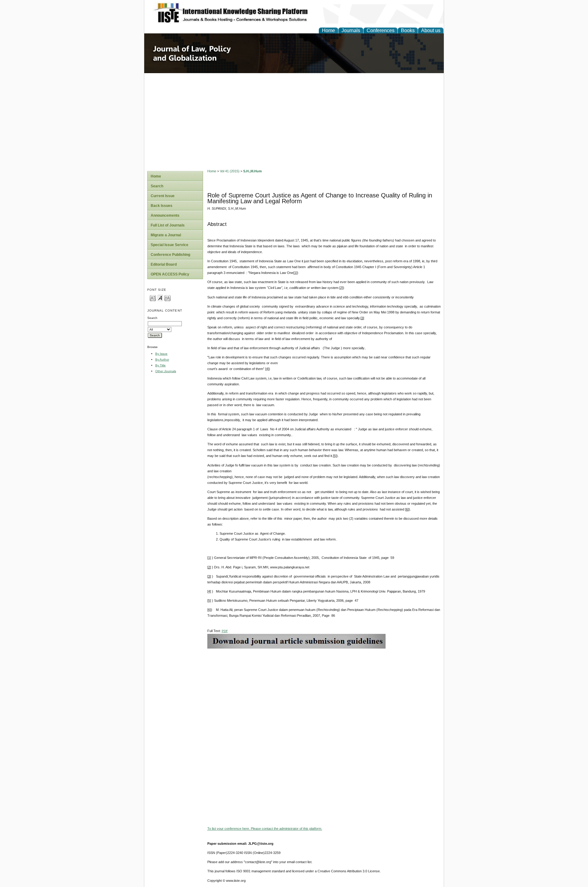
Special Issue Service (169, 245)
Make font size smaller (153, 297)
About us (430, 30)
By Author (162, 359)
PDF (225, 631)
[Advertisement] (294, 119)
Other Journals (165, 371)
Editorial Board (164, 264)
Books (408, 30)
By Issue (161, 353)
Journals (350, 30)
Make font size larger (167, 297)
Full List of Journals (168, 225)
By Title (160, 365)
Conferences (380, 30)
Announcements (165, 215)
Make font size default (160, 297)
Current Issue (163, 196)
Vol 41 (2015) (229, 171)
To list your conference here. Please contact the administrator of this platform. (264, 828)
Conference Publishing (170, 255)
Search (157, 186)
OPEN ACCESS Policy (170, 274)
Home (328, 30)
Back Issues (161, 206)
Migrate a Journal (166, 235)
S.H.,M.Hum (252, 171)
